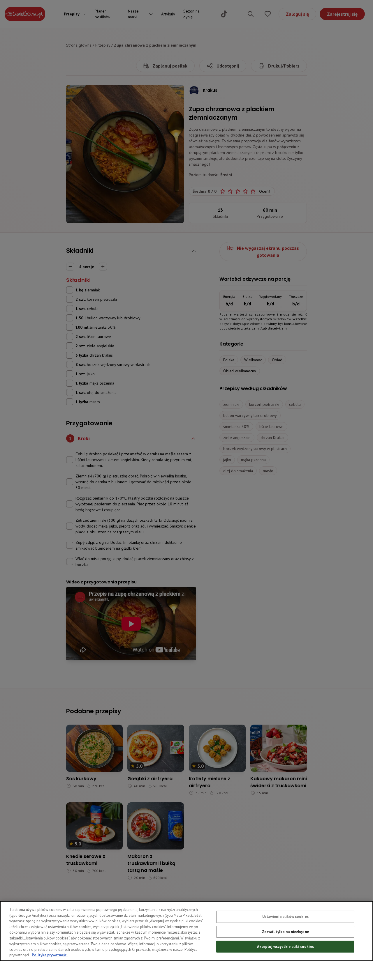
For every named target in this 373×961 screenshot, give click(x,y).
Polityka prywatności (50, 955)
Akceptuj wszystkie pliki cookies (285, 946)
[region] (186, 931)
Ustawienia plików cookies (285, 916)
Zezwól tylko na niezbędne (285, 931)
